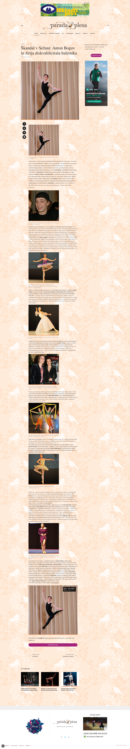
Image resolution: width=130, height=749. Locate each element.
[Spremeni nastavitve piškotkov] (3, 745)
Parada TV (78, 33)
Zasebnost (6, 745)
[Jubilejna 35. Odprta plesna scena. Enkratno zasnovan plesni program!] (50, 679)
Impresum (28, 745)
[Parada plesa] (65, 25)
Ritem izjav (43, 33)
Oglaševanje (14, 745)
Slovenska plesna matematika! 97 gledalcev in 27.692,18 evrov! (68, 689)
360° (63, 33)
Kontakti (21, 745)
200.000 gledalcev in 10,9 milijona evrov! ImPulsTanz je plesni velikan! (29, 689)
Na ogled (92, 33)
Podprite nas (53, 645)
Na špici (36, 33)
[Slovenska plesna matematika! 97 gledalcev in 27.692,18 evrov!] (70, 679)
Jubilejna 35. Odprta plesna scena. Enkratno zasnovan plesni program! (49, 689)
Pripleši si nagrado (54, 33)
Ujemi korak (69, 33)
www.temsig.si (55, 582)
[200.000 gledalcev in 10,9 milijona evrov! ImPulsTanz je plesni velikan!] (30, 679)
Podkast (85, 33)
